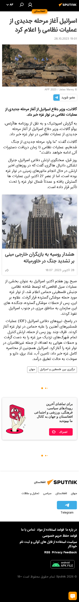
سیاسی (47, 493)
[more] (7, 270)
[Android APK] (62, 565)
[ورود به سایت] (30, 4)
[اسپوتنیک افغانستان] (68, 7)
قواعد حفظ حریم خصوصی (60, 536)
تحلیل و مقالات (30, 493)
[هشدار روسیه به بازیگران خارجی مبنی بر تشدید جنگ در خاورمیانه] (39, 222)
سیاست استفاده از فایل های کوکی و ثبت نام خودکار (48, 544)
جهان (32, 369)
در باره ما (71, 530)
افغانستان (61, 493)
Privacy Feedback (64, 553)
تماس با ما (28, 530)
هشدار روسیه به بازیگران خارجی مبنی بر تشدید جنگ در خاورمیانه (39, 258)
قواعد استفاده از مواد (50, 530)
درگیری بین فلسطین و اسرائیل (57, 369)
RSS (47, 552)
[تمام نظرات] (72, 596)
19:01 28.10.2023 (65, 39)
